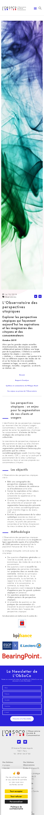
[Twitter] (19, 742)
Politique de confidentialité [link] (16, 807)
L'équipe (6, 768)
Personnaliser (16, 801)
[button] (35, 8)
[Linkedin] (25, 742)
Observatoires (10, 297)
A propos (6, 765)
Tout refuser (16, 796)
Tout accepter (16, 791)
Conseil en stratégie (31, 773)
